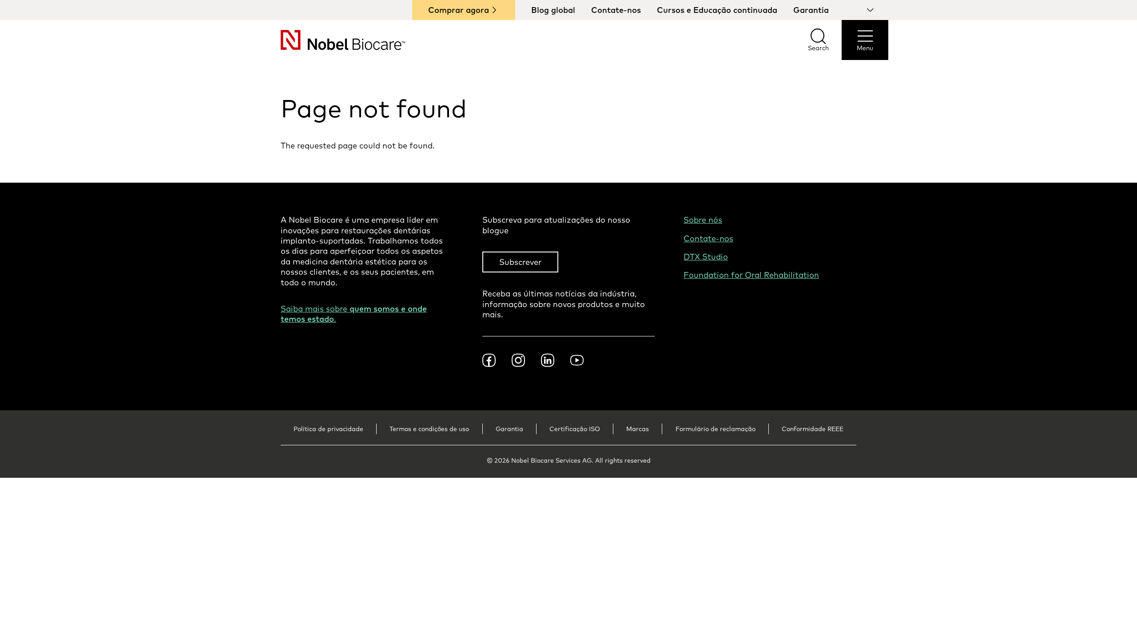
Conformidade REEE (812, 429)
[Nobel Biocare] (327, 40)
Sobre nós (703, 220)
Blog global (553, 10)
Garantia (811, 10)
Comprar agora (458, 10)
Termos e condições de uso (429, 429)
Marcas (637, 429)
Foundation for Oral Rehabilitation (751, 275)
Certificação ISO (574, 429)
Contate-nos (616, 10)
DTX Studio (706, 257)
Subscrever (520, 262)
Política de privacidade (328, 429)
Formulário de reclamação (715, 429)
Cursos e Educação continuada (717, 10)
